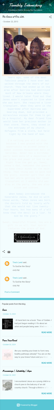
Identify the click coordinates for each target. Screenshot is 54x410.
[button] (50, 17)
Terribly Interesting (25, 5)
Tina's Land (17, 262)
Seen (4, 310)
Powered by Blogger (28, 405)
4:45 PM (16, 270)
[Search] (50, 5)
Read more (47, 332)
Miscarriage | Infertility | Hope (16, 371)
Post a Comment (12, 292)
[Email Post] (8, 253)
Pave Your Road (9, 340)
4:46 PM (16, 286)
